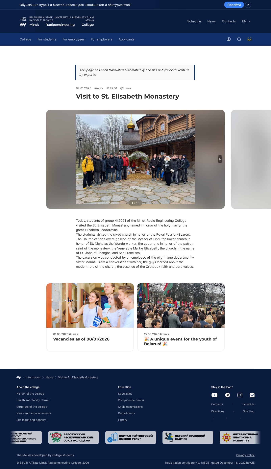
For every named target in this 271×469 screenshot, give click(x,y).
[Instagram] (239, 395)
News (211, 21)
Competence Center (131, 400)
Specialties (125, 393)
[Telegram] (227, 395)
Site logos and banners (31, 419)
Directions (217, 411)
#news (98, 88)
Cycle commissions (130, 406)
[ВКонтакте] (252, 395)
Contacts (229, 21)
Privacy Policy (245, 455)
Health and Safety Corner (32, 400)
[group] (73, 437)
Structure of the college (31, 406)
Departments (126, 413)
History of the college (30, 393)
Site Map (249, 411)
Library (122, 419)
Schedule (194, 21)
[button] (220, 159)
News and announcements (33, 413)
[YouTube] (214, 395)
